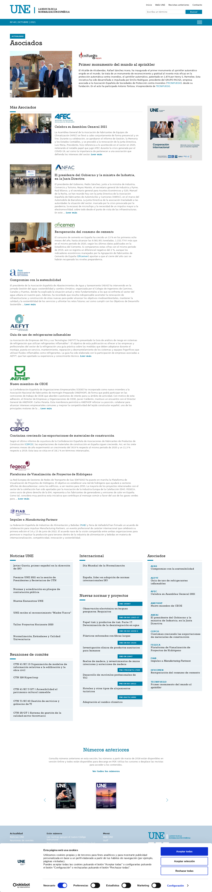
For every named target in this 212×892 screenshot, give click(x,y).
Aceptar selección (184, 861)
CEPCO (29, 444)
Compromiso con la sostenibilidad (35, 280)
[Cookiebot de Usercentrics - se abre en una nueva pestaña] (21, 885)
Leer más (96, 154)
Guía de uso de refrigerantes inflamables (40, 335)
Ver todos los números (106, 771)
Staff (105, 840)
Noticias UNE (17, 837)
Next (167, 800)
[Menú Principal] (199, 22)
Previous (44, 800)
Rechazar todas (184, 870)
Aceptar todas (184, 851)
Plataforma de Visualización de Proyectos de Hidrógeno (51, 474)
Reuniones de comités (22, 840)
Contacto (197, 5)
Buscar (193, 12)
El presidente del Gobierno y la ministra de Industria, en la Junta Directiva (95, 177)
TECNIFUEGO (174, 83)
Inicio (149, 5)
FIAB (83, 525)
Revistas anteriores (178, 5)
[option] (174, 133)
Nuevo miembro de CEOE (29, 384)
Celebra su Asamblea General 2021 (81, 127)
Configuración (175, 885)
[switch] (95, 885)
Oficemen (83, 256)
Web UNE (160, 5)
